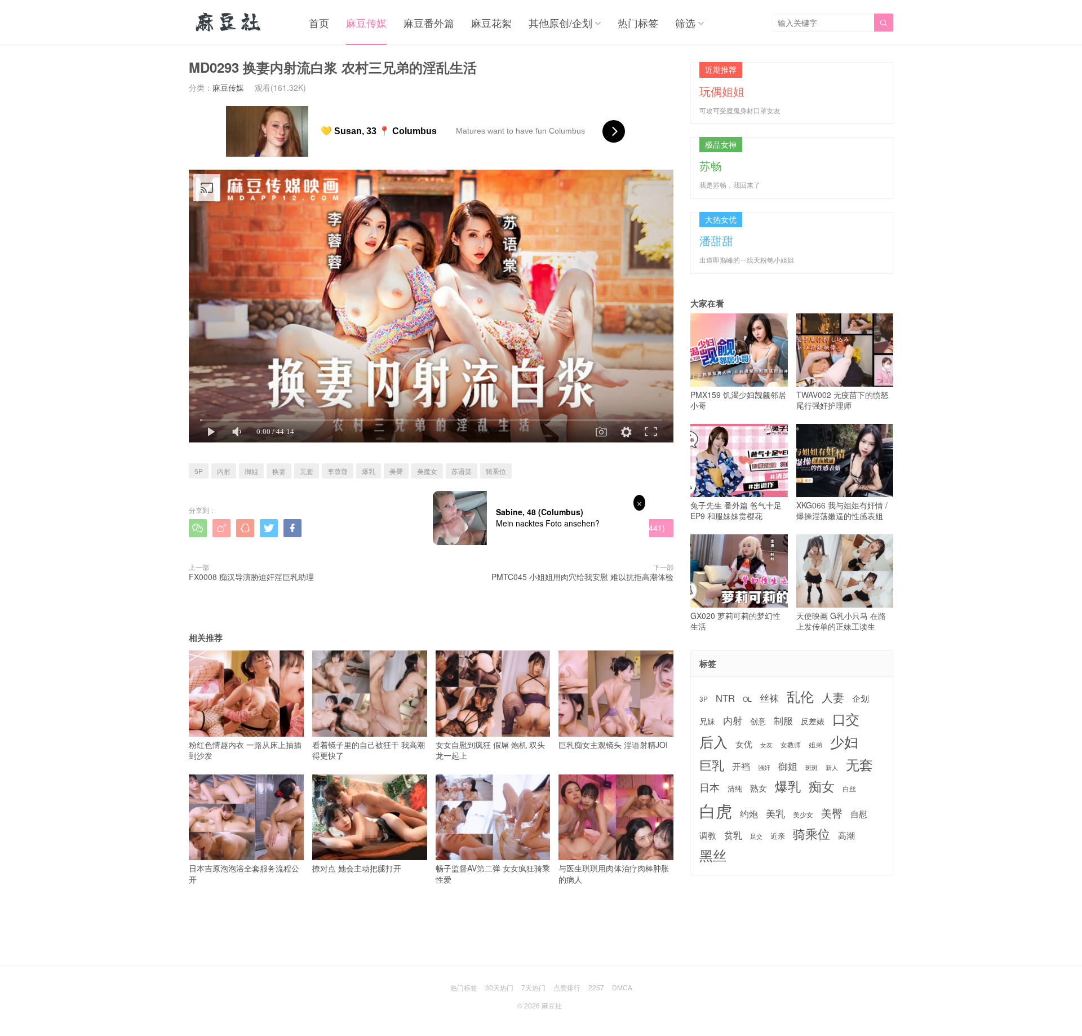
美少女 (803, 815)
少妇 (844, 741)
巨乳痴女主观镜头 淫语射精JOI (613, 744)
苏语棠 (461, 471)
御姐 (251, 471)
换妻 (279, 471)
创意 (758, 721)
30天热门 (499, 987)
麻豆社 (552, 1005)
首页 (319, 22)
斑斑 (811, 767)
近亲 (777, 836)
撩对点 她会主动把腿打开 (356, 868)
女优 (743, 744)
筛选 (685, 22)
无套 (306, 471)
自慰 (858, 814)
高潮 (846, 835)
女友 (766, 745)
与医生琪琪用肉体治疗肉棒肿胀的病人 (613, 873)
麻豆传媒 (366, 22)
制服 (783, 720)
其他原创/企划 (560, 22)
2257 (596, 987)
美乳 (775, 813)
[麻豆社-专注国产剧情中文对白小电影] (229, 22)
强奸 (764, 767)
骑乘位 (496, 471)
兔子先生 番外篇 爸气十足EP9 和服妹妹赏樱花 (736, 510)
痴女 (822, 786)
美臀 (396, 471)
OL (747, 698)
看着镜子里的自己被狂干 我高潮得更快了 (368, 750)
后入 (713, 741)
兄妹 (707, 721)
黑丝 (712, 855)
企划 (860, 698)
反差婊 (812, 721)
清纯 (735, 788)
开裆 (741, 766)
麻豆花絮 (491, 22)
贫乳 (733, 835)
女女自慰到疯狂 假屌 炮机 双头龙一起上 (490, 750)
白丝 (849, 788)
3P (703, 698)
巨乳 (711, 764)
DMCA (622, 987)
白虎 (715, 810)
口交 (845, 719)
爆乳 (368, 471)
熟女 (758, 788)
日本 (709, 787)
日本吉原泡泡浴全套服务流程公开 (244, 873)
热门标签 (638, 22)
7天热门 (533, 987)
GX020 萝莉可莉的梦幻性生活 (735, 621)
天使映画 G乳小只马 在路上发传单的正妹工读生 (841, 621)
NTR (725, 698)
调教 (707, 835)
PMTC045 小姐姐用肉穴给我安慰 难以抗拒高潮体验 (582, 576)
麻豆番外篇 (428, 22)
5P (198, 471)
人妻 (833, 697)
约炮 (749, 813)
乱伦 (800, 696)
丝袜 (769, 698)
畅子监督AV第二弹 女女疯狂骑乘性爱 (493, 873)
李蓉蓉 (337, 471)
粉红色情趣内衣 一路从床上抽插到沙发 (245, 750)
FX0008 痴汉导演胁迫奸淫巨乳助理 (251, 576)
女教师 (791, 744)
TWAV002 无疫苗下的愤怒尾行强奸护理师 (842, 400)
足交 (756, 836)
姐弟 (815, 744)
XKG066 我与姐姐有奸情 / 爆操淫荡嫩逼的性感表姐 (842, 510)
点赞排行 (566, 987)
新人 (832, 768)
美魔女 (427, 471)
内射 (223, 471)
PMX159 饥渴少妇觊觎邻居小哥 (738, 400)
